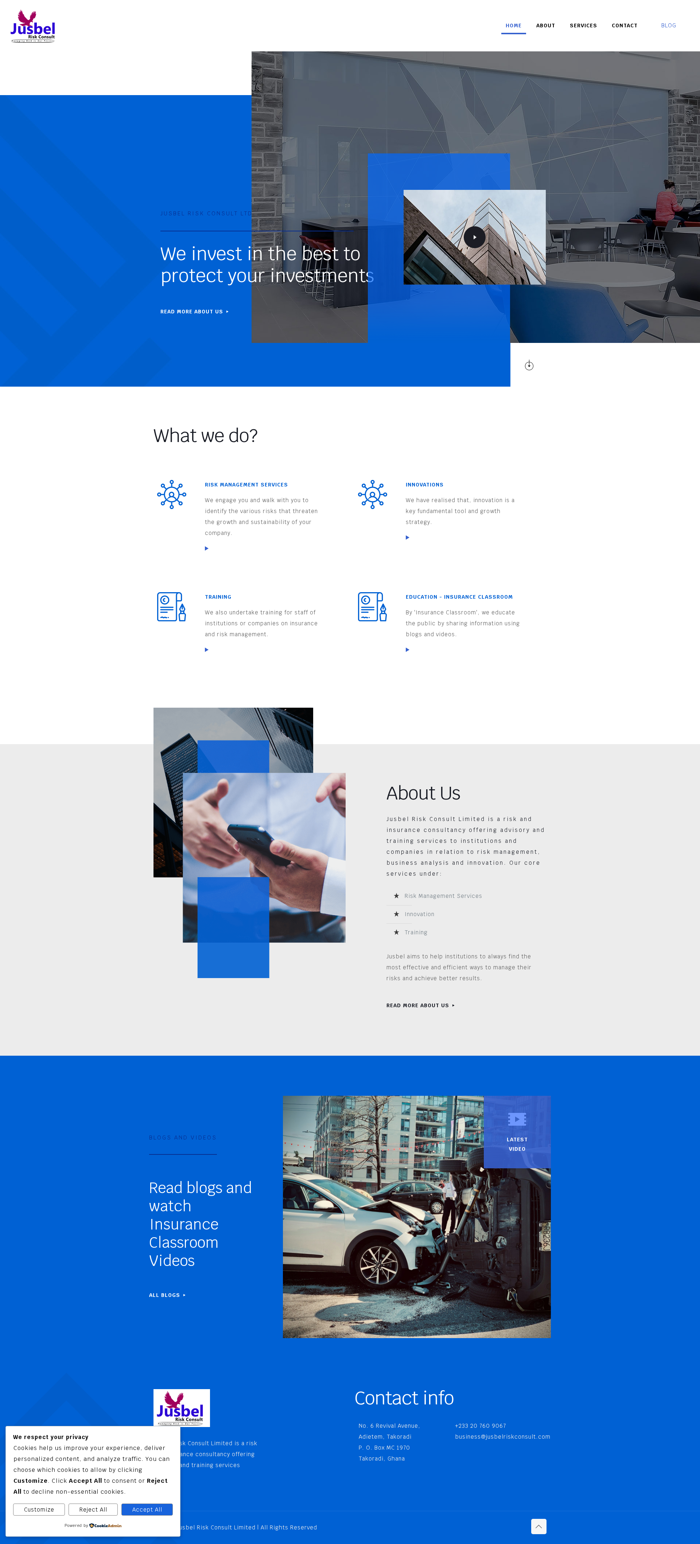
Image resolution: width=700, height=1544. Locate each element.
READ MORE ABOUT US (192, 311)
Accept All (147, 1509)
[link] (207, 548)
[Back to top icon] (539, 1526)
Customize (39, 1509)
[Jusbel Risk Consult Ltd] (34, 25)
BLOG (668, 25)
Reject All (93, 1509)
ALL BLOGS (165, 1295)
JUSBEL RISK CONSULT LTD (206, 213)
